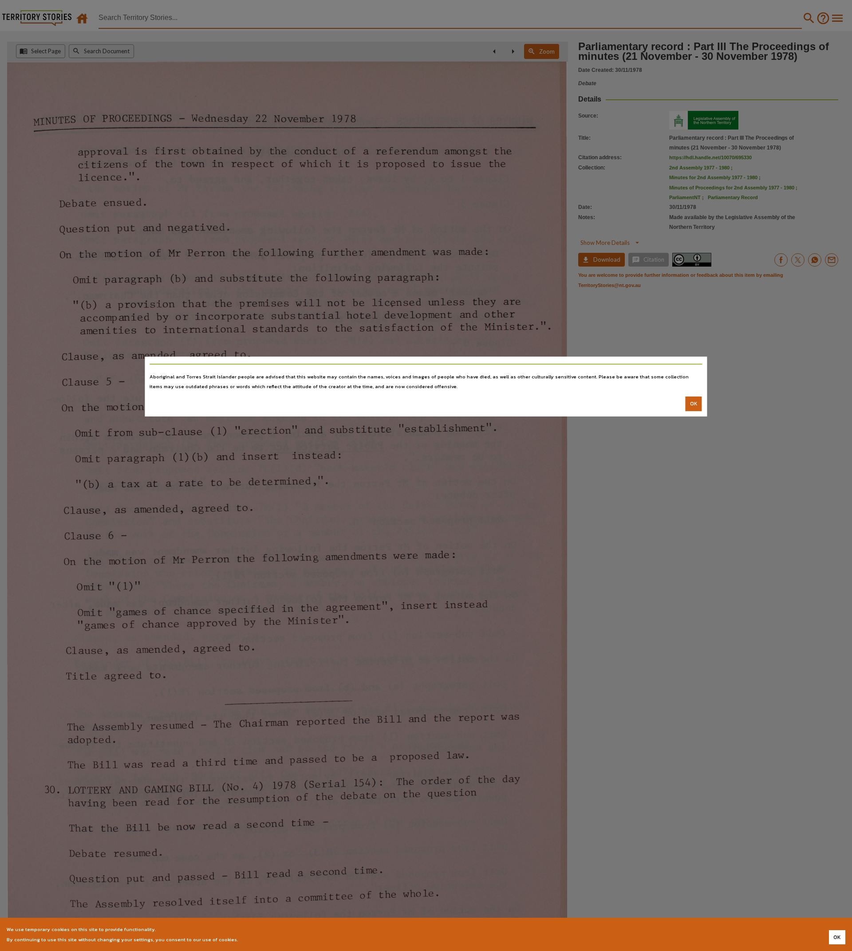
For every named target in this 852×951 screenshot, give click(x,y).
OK (694, 404)
